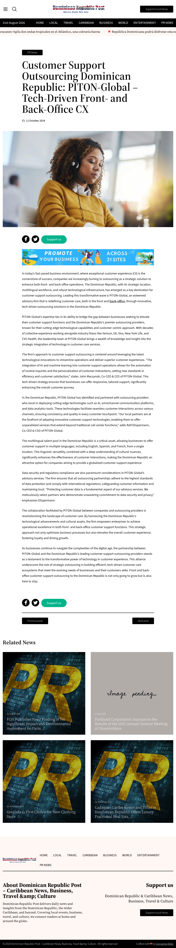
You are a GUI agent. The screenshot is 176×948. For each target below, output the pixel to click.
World (123, 23)
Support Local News (157, 9)
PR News (167, 23)
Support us (54, 239)
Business (106, 23)
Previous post (35, 621)
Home (40, 23)
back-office (117, 301)
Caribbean (86, 23)
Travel (68, 23)
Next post (143, 621)
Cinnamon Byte (164, 944)
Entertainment (145, 23)
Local (53, 23)
